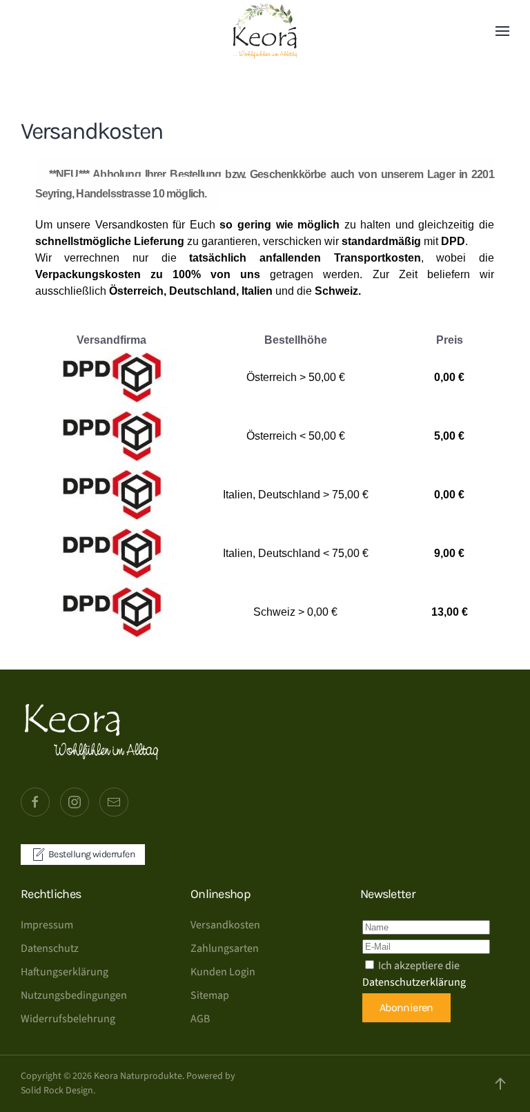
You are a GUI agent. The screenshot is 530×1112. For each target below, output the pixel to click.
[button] (502, 31)
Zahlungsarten (224, 948)
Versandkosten (225, 925)
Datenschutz (50, 948)
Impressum (47, 925)
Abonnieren (406, 1007)
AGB (200, 1018)
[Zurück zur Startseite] (265, 31)
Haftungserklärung (64, 971)
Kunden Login (222, 971)
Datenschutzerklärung (414, 982)
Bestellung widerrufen (91, 854)
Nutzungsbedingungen (74, 995)
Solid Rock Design (57, 1091)
